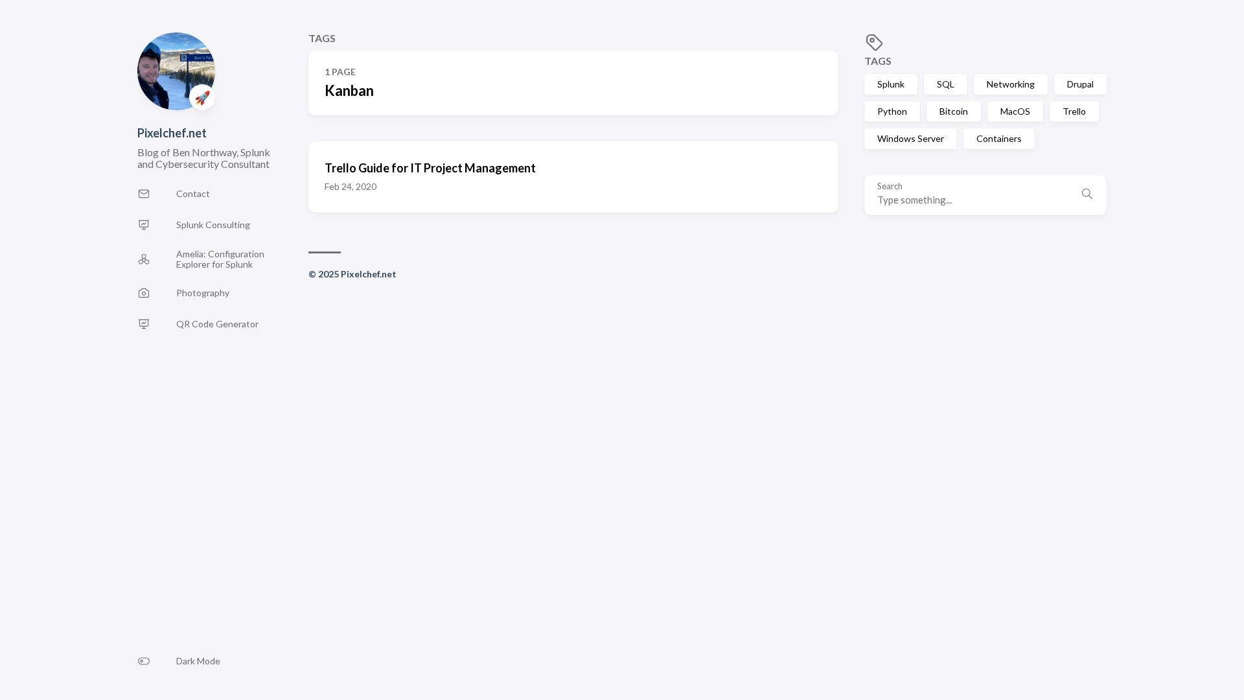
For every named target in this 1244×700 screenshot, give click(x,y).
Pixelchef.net (172, 133)
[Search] (1087, 195)
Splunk (890, 83)
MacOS (1015, 111)
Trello (1074, 111)
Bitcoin (953, 111)
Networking (1011, 83)
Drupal (1080, 83)
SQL (945, 83)
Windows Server (910, 138)
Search (890, 186)
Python (892, 111)
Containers (999, 138)
